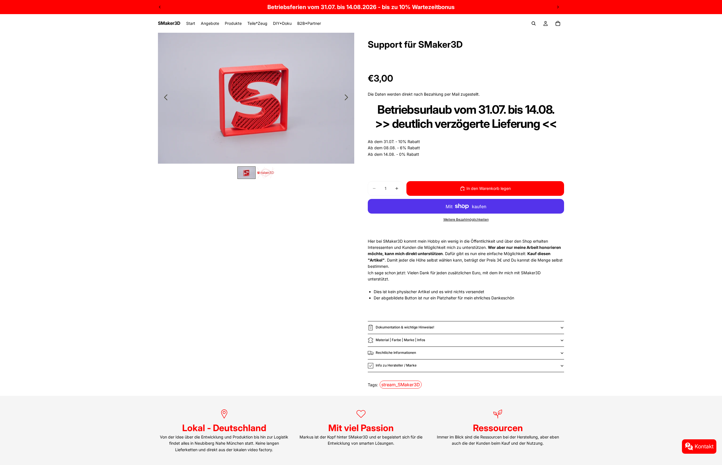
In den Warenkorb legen (488, 188)
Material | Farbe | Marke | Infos (400, 340)
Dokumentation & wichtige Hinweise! (405, 327)
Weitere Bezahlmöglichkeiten (466, 219)
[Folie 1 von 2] (246, 172)
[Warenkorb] (558, 23)
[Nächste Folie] (558, 7)
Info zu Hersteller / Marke (396, 365)
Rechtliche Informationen (396, 352)
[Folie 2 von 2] (265, 172)
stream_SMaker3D (400, 384)
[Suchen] (533, 23)
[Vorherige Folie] (160, 7)
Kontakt (704, 446)
